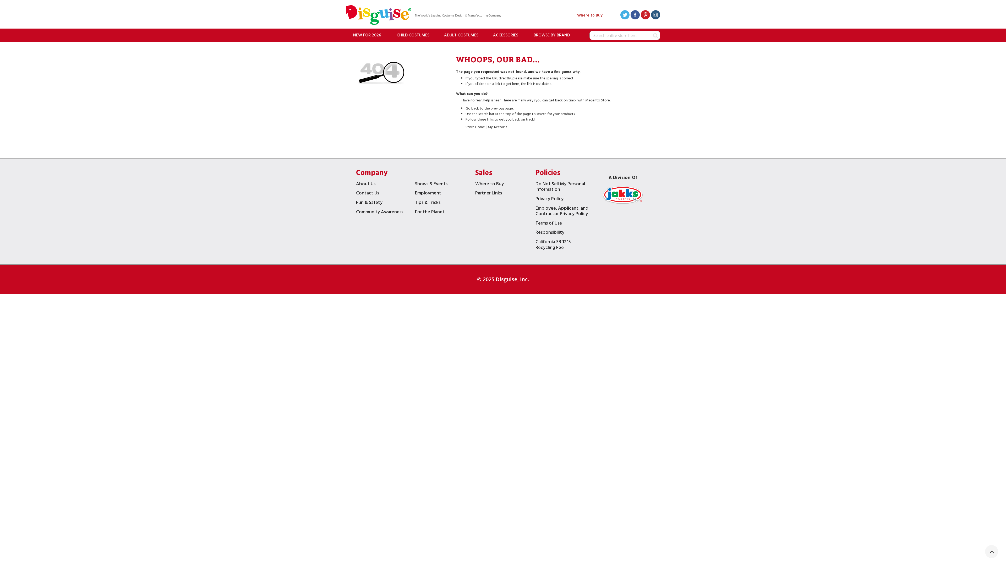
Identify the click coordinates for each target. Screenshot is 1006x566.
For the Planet (430, 212)
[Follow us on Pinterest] (645, 15)
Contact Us (367, 194)
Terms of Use (548, 224)
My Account (497, 127)
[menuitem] (367, 35)
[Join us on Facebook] (635, 15)
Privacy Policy (549, 199)
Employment (428, 194)
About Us (365, 184)
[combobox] (624, 35)
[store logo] (378, 15)
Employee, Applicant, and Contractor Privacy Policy (561, 212)
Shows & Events (431, 184)
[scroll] (991, 551)
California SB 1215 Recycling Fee (553, 245)
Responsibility (549, 233)
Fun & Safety (369, 203)
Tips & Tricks (427, 203)
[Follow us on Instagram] (655, 15)
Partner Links (488, 194)
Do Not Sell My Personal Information (560, 187)
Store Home (475, 127)
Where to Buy (590, 15)
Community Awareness (379, 212)
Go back (472, 109)
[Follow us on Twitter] (625, 15)
